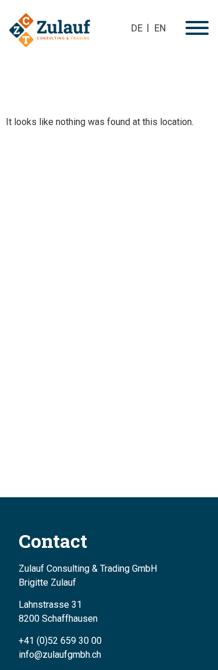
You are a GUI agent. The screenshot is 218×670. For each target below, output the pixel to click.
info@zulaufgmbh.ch (60, 654)
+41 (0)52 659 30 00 (60, 640)
